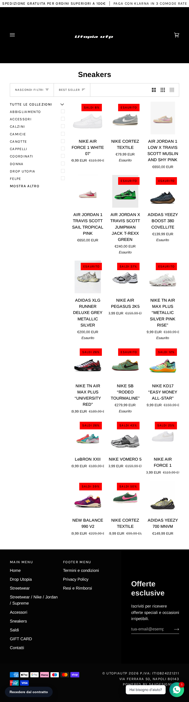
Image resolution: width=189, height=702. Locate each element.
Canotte (18, 141)
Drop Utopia (22, 171)
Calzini (17, 126)
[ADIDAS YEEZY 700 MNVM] (162, 497)
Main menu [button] (21, 562)
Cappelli (18, 149)
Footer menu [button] (77, 562)
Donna (17, 164)
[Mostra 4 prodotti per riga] (173, 89)
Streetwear (20, 588)
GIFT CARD (21, 639)
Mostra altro (24, 186)
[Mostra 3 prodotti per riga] (162, 89)
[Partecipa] (172, 629)
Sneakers (18, 621)
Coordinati (21, 156)
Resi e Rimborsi (77, 588)
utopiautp (116, 673)
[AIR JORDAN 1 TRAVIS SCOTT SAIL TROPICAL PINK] (87, 191)
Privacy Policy (75, 579)
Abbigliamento (25, 111)
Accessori (21, 119)
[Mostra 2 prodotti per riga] (153, 89)
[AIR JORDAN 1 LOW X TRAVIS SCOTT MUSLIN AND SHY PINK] (162, 118)
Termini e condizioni (81, 570)
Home (15, 570)
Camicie (18, 134)
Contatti (17, 647)
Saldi (14, 630)
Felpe (15, 178)
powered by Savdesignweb (151, 684)
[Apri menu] (17, 35)
